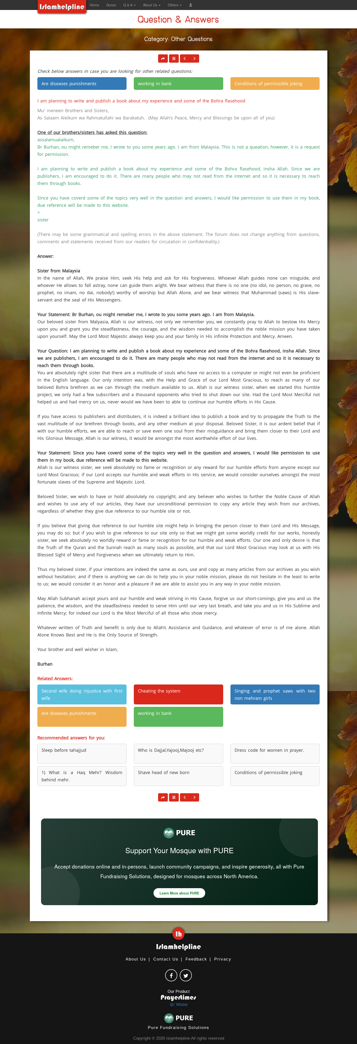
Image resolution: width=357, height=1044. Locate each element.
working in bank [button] (154, 83)
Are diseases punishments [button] (69, 83)
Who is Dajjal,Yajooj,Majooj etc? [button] (171, 750)
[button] (190, 5)
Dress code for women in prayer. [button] (269, 750)
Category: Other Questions (178, 40)
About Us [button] (150, 4)
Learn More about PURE (179, 893)
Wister (181, 1004)
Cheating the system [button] (159, 691)
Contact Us (165, 959)
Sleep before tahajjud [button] (64, 750)
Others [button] (173, 4)
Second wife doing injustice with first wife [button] (82, 694)
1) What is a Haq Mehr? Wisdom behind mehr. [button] (82, 776)
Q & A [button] (128, 4)
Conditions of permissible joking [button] (268, 83)
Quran (111, 4)
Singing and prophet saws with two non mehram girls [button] (275, 694)
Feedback (196, 959)
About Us (136, 959)
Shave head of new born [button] (163, 772)
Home (94, 4)
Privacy (222, 959)
